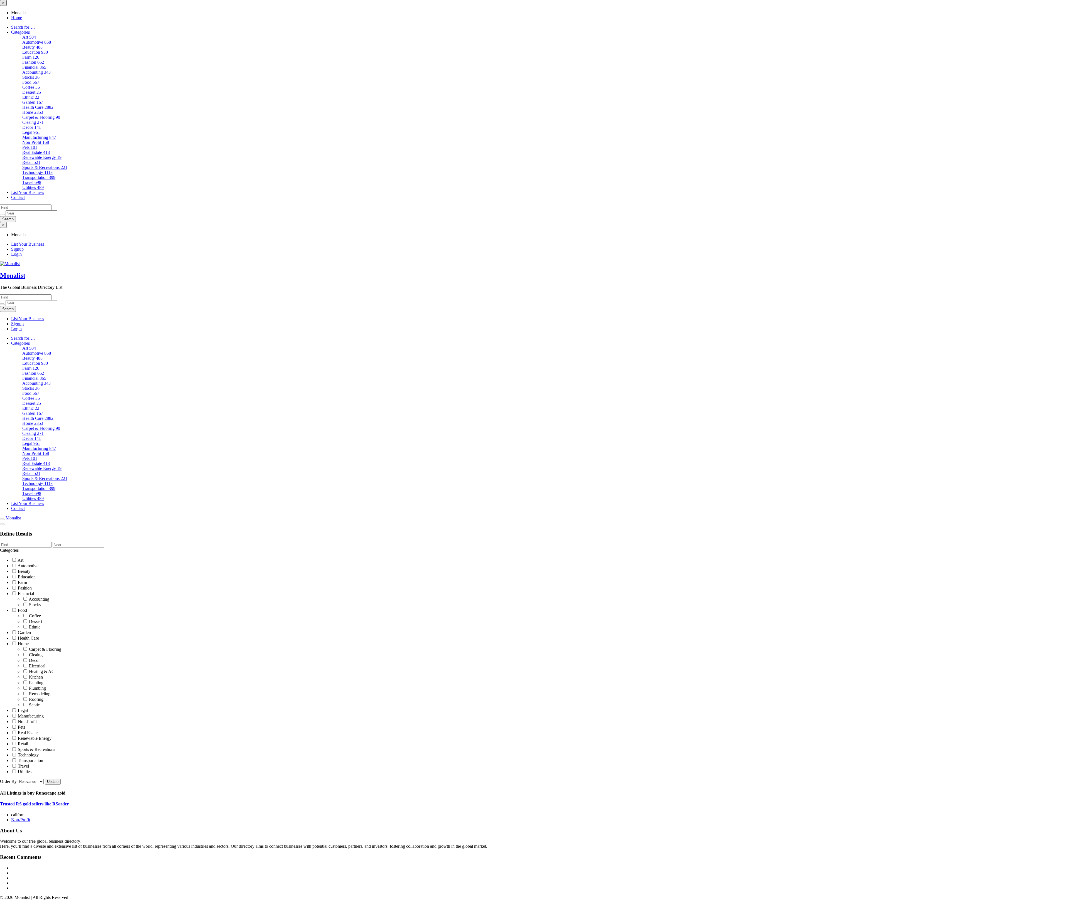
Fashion (33, 62)
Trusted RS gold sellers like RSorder (34, 804)
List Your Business (27, 192)
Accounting (36, 72)
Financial (34, 67)
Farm (30, 57)
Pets (29, 147)
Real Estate (36, 152)
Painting (35, 682)
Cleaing (33, 122)
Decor (31, 127)
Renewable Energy (42, 157)
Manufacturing (39, 137)
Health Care (37, 107)
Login (16, 254)
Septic (34, 704)
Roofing (35, 699)
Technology (37, 172)
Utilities (33, 187)
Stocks (31, 77)
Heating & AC (41, 671)
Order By (9, 781)
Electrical (36, 666)
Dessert (31, 92)
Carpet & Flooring (41, 117)
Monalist (12, 275)
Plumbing (37, 688)
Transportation (38, 177)
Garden (32, 102)
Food (30, 82)
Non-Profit (35, 142)
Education (35, 52)
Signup (17, 249)
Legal (31, 132)
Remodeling (39, 693)
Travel (31, 182)
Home (16, 17)
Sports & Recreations (44, 167)
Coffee (31, 87)
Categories (20, 32)
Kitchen (35, 677)
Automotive (36, 42)
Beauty (32, 47)
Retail (31, 162)
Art (29, 37)
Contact (18, 197)
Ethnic (30, 97)
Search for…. (23, 27)
